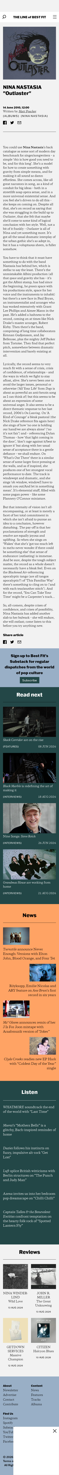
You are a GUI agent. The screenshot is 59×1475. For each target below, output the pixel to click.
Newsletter (10, 1390)
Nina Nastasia (22, 87)
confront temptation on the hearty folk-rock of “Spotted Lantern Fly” (27, 1219)
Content (37, 1385)
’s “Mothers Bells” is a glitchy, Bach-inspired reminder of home (29, 1130)
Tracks (36, 1400)
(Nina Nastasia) (34, 116)
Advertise (9, 1395)
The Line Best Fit (29, 17)
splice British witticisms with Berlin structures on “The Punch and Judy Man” (29, 1175)
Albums (11, 116)
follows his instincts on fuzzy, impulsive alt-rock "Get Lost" (26, 1153)
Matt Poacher (27, 112)
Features (11, 746)
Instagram (10, 1418)
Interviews (12, 796)
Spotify (8, 1423)
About (7, 1385)
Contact (8, 1400)
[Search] (4, 17)
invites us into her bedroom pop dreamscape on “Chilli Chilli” (29, 1196)
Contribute (10, 1404)
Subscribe (29, 680)
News (35, 1390)
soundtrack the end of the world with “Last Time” (28, 1109)
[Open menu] (55, 17)
